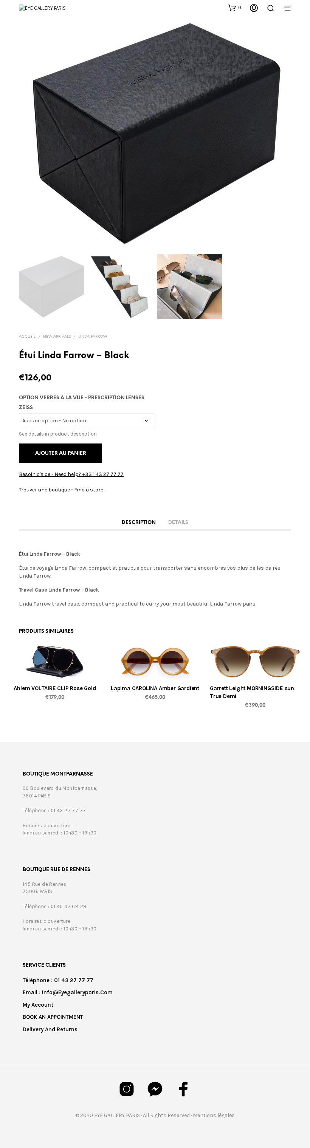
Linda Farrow (92, 337)
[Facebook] (183, 1089)
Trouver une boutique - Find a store (61, 490)
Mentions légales (214, 1115)
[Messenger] (155, 1089)
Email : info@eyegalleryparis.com (68, 992)
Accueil (27, 337)
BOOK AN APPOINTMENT (53, 1017)
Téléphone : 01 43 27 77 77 (58, 980)
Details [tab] (178, 522)
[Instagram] (127, 1089)
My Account (38, 1004)
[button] (234, 7)
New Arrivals (57, 337)
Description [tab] (139, 522)
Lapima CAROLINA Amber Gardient (155, 688)
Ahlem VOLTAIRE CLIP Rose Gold (55, 688)
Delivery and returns (50, 1029)
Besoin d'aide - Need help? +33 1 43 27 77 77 (71, 474)
